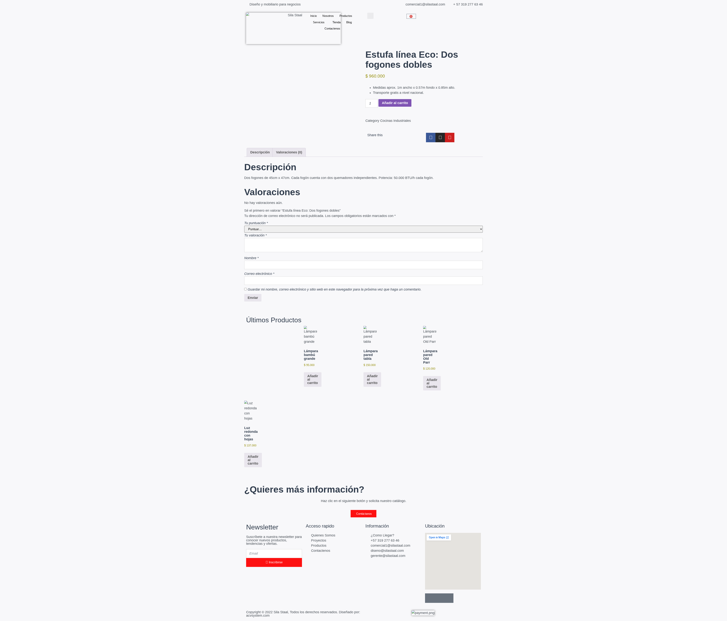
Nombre (251, 258)
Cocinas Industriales (395, 121)
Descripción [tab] (260, 152)
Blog (349, 22)
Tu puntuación (256, 223)
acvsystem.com (258, 615)
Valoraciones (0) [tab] (289, 152)
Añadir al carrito (395, 103)
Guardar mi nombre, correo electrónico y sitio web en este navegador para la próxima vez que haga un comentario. (334, 289)
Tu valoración (255, 235)
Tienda (336, 22)
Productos (345, 15)
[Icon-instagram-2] (439, 598)
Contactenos (332, 28)
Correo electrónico (259, 274)
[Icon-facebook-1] (429, 598)
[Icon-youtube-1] (448, 598)
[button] (370, 16)
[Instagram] (440, 137)
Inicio (313, 15)
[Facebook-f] (430, 137)
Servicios (318, 22)
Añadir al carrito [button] (312, 379)
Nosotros (328, 15)
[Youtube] (449, 137)
